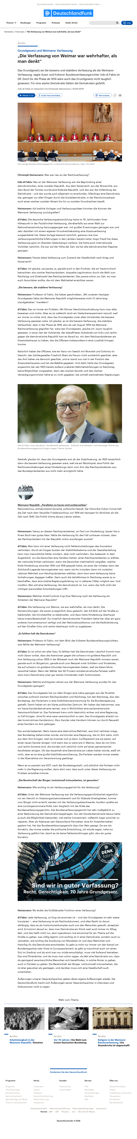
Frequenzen (39, 1102)
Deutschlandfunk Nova (89, 4)
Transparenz (115, 1096)
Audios (37, 1090)
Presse (112, 1090)
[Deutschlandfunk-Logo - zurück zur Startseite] (68, 13)
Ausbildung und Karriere (120, 1093)
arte (73, 1111)
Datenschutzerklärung (60, 1108)
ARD (51, 1111)
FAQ (86, 1086)
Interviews (19, 32)
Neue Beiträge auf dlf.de (16, 1099)
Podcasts (56, 23)
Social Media (65, 1090)
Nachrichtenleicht (14, 1096)
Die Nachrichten (13, 1093)
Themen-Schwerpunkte (16, 1102)
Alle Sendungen (13, 1090)
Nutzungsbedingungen (83, 1108)
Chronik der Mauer (86, 1111)
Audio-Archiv (71, 23)
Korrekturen (115, 1099)
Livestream (38, 1086)
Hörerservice (65, 1086)
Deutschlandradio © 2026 (68, 1121)
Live (129, 23)
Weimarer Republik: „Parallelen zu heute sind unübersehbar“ (52, 504)
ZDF (57, 1111)
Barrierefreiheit (116, 1102)
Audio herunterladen (50, 95)
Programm (41, 23)
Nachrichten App (41, 1099)
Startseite (8, 32)
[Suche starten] (117, 23)
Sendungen (25, 23)
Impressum (101, 1108)
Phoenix (65, 1111)
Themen (10, 23)
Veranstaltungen (92, 1093)
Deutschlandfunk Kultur (66, 4)
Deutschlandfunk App (43, 1096)
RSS (86, 1099)
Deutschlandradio (45, 4)
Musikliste (89, 1096)
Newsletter (89, 1090)
